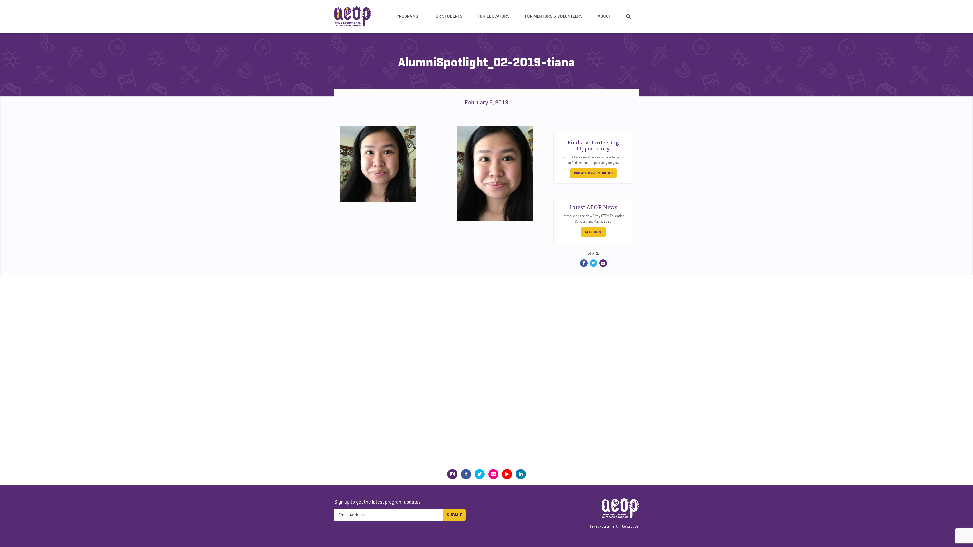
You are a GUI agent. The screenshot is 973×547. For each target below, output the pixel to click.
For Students (447, 16)
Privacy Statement (604, 526)
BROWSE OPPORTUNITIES (593, 173)
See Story (593, 232)
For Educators (494, 16)
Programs (407, 16)
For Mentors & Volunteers (554, 16)
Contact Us (630, 526)
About (604, 16)
